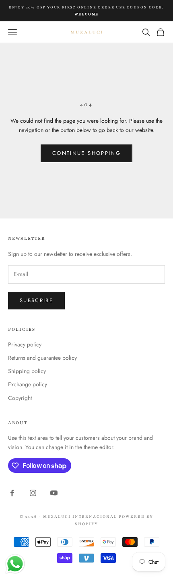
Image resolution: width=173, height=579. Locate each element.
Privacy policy (24, 344)
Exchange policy (27, 384)
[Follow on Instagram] (33, 493)
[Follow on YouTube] (54, 493)
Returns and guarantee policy (42, 358)
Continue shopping (86, 153)
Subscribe (36, 300)
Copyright (20, 398)
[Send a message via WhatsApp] (15, 564)
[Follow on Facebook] (12, 493)
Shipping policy (27, 371)
